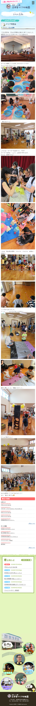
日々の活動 (11, 27)
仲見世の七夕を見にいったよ (13, 573)
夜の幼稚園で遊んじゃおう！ (13, 578)
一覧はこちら (31, 523)
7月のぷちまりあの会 (10, 567)
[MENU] (33, 2)
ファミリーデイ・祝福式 (11, 590)
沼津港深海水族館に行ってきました (15, 584)
